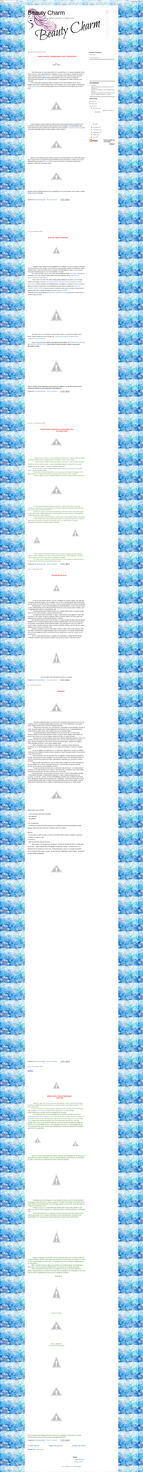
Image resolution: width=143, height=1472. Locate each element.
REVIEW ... (103, 124)
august (95, 134)
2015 (93, 104)
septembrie (96, 132)
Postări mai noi (33, 1446)
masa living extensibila (34, 86)
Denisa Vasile (92, 54)
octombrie (96, 130)
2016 (93, 101)
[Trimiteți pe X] (65, 200)
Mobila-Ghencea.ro (46, 76)
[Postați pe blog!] (63, 200)
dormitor (46, 161)
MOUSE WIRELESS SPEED (59, 292)
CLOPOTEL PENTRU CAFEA (37, 344)
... (103, 114)
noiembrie (96, 127)
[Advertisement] (56, 216)
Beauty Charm (46, 12)
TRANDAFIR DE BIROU (76, 342)
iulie (94, 137)
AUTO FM (64, 290)
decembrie (96, 108)
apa (77, 750)
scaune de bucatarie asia (75, 127)
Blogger (79, 1466)
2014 (93, 106)
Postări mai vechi (78, 1446)
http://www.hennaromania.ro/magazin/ (38, 1116)
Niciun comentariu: (52, 199)
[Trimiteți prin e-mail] (61, 200)
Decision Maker (41, 342)
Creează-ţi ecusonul (94, 57)
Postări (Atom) (40, 1449)
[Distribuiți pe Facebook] (67, 200)
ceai (55, 750)
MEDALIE (76, 284)
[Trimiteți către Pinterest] (69, 200)
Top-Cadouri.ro (74, 273)
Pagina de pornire (55, 1446)
